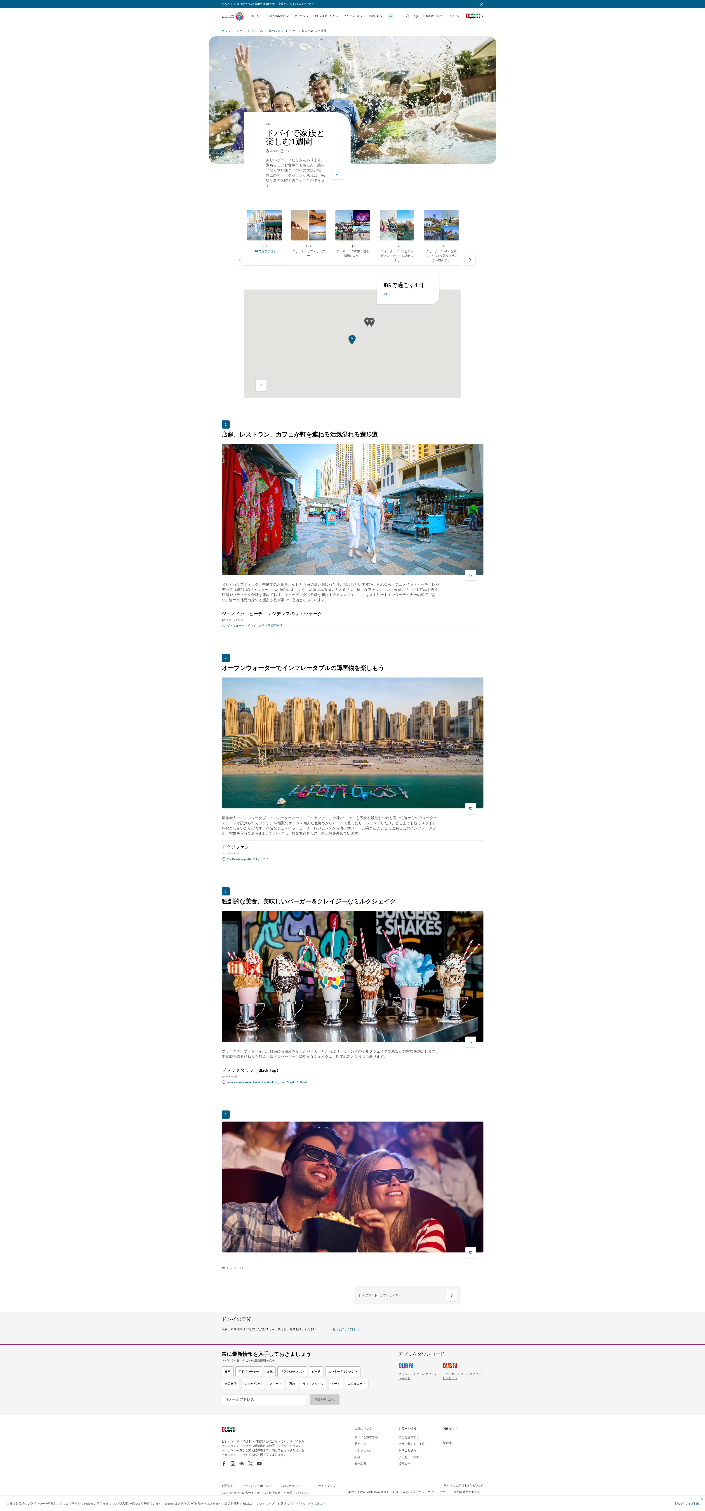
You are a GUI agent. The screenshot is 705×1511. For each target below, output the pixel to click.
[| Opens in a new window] (233, 1463)
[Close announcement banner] (481, 4)
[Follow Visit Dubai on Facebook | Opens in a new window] (224, 1463)
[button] (687, 1504)
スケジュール (352, 16)
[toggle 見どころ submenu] (307, 16)
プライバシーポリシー (424, 1492)
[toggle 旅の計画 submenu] (381, 16)
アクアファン (235, 847)
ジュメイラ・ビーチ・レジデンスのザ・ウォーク (272, 614)
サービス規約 (451, 1492)
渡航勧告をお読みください (295, 4)
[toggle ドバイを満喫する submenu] (288, 16)
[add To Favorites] (337, 174)
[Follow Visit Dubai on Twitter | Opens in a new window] (250, 1463)
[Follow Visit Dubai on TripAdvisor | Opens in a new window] (241, 1463)
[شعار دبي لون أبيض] (229, 1430)
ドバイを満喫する (275, 16)
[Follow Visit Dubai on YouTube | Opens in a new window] (259, 1463)
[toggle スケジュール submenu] (362, 16)
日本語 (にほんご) (433, 16)
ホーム (255, 16)
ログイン (454, 16)
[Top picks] (416, 16)
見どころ (300, 16)
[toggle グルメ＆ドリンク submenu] (337, 16)
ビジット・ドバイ (233, 31)
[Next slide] (239, 259)
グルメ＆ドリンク (324, 16)
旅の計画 (374, 16)
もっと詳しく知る (344, 1329)
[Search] (407, 16)
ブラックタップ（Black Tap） (251, 1070)
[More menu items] (391, 16)
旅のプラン (276, 31)
